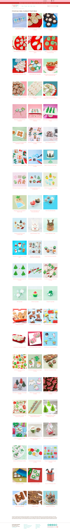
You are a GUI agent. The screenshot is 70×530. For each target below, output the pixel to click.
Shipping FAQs (38, 524)
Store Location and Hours (27, 526)
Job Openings (38, 526)
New (29, 6)
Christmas (23, 8)
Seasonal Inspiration (18, 8)
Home (12, 8)
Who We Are (25, 524)
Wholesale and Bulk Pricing (28, 525)
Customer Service (38, 525)
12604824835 (14, 527)
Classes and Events (27, 527)
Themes (25, 6)
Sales (31, 6)
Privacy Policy (38, 527)
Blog (36, 528)
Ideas (34, 6)
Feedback (25, 528)
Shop (22, 6)
